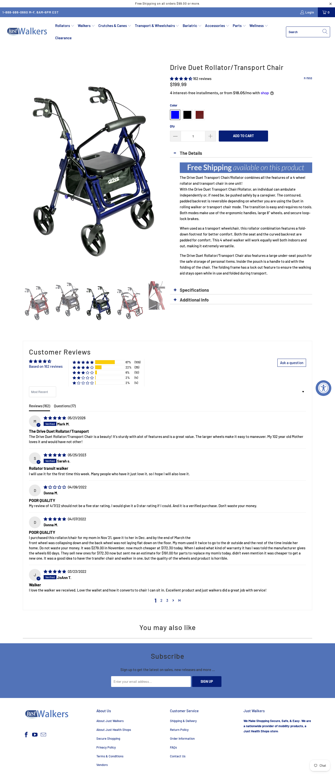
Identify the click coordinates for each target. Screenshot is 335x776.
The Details (191, 153)
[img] (55, 418)
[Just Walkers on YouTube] (35, 735)
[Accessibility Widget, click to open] (323, 388)
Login (309, 12)
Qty (172, 126)
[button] (65, 26)
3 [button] (167, 600)
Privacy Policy (106, 747)
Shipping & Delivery (183, 721)
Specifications (194, 290)
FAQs (173, 747)
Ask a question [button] (291, 362)
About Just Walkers (110, 721)
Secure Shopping (108, 738)
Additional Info (194, 300)
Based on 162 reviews (46, 366)
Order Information (182, 738)
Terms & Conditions (109, 756)
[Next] (161, 167)
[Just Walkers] (27, 32)
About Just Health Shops (113, 730)
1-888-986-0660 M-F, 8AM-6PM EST (30, 12)
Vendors (102, 765)
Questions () (65, 406)
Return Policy (179, 730)
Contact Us (177, 756)
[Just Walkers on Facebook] (26, 735)
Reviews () (39, 406)
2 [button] (161, 600)
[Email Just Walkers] (43, 735)
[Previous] (26, 167)
